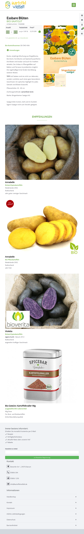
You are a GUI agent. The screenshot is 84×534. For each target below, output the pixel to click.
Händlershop (11, 497)
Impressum (11, 508)
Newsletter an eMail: (11, 449)
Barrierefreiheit (12, 525)
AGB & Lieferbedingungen (16, 514)
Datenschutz (11, 520)
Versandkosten (24, 38)
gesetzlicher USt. (13, 38)
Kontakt (9, 502)
